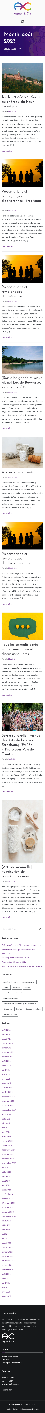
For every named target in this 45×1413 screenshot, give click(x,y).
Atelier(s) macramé (17, 472)
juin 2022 (6, 1229)
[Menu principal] (22, 21)
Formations (7, 993)
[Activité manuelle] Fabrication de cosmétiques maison (18, 871)
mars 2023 (6, 1190)
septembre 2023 (9, 1163)
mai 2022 (6, 1234)
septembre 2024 (9, 1110)
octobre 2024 (8, 1105)
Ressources (7, 1009)
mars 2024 (6, 1136)
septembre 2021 (9, 1269)
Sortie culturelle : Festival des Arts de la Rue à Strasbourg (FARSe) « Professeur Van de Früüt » (21, 745)
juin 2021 (6, 1283)
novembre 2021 (8, 1260)
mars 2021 (6, 1296)
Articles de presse (28, 982)
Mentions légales (12, 1409)
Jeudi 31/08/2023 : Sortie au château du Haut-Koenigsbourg (21, 101)
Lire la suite (7, 151)
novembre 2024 (8, 1101)
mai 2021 (6, 1287)
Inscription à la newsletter (12, 1384)
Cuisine (27, 987)
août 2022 (6, 1220)
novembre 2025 (8, 1052)
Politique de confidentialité (29, 1409)
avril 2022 (6, 1238)
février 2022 (7, 1247)
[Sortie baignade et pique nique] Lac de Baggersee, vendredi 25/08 (22, 382)
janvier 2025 (7, 1092)
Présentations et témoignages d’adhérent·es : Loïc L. (19, 558)
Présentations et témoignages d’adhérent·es (14, 291)
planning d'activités (10, 998)
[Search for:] (22, 929)
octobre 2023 (8, 1158)
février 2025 (7, 1087)
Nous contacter (8, 1377)
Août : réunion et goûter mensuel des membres (22, 945)
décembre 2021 (8, 1256)
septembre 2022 (9, 1216)
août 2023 (6, 1167)
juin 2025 (6, 1070)
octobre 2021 (8, 1265)
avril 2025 (6, 1079)
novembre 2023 (8, 1154)
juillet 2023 (6, 1172)
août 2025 (6, 1061)
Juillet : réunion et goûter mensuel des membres (18, 951)
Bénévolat (17, 987)
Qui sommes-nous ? (10, 1356)
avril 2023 (6, 1185)
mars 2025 (6, 1083)
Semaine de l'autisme (33, 1009)
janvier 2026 (7, 1047)
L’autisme (6, 1359)
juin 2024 (6, 1123)
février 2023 (7, 1194)
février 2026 (7, 1043)
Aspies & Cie (30, 1405)
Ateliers (6, 987)
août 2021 (6, 1274)
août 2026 (6, 1030)
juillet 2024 (6, 1119)
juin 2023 (6, 1176)
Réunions (19, 1009)
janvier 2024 (7, 1145)
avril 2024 (6, 1132)
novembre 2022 (8, 1207)
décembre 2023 (8, 1150)
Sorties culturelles (10, 1014)
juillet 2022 (6, 1225)
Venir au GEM (7, 1381)
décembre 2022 (8, 1203)
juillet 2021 (6, 1278)
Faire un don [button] (7, 1390)
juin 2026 (6, 1034)
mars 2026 (6, 1039)
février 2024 (7, 1141)
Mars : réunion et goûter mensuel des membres (22, 966)
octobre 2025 (8, 1056)
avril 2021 (6, 1292)
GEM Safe (19, 993)
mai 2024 (6, 1127)
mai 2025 (6, 1074)
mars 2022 (6, 1243)
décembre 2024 (8, 1096)
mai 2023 (6, 1181)
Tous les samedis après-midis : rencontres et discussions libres (20, 649)
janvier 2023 (7, 1198)
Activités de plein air (11, 982)
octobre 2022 (8, 1212)
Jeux (28, 993)
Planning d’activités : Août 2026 (15, 957)
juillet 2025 (6, 1065)
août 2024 (6, 1114)
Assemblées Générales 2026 (14, 962)
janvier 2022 (7, 1252)
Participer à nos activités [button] (12, 1362)
